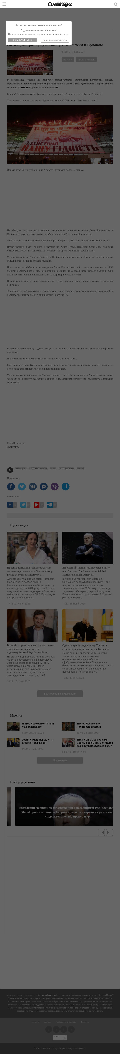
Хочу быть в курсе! (22, 40)
